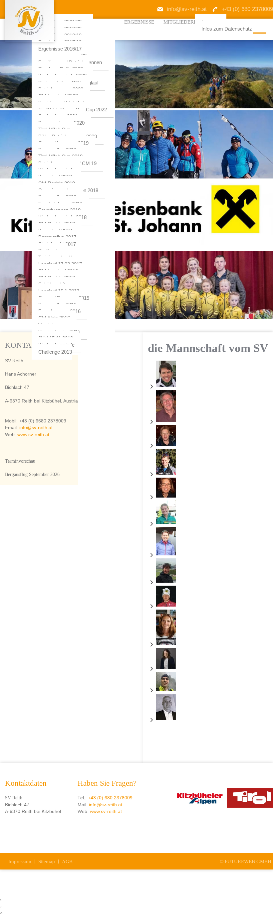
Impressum (19, 861)
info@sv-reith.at (35, 427)
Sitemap (46, 861)
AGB (67, 861)
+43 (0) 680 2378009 (110, 797)
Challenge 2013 (55, 352)
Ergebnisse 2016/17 (60, 49)
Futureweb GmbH (248, 861)
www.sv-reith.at (33, 434)
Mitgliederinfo (184, 22)
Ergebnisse (139, 22)
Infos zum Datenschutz (226, 29)
